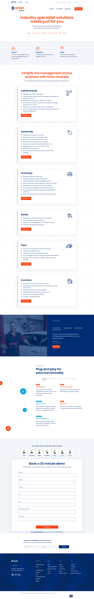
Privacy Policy (54, 593)
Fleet (59, 33)
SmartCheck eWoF (40, 576)
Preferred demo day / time (23, 509)
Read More (56, 346)
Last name (20, 479)
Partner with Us (63, 573)
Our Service (62, 569)
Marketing (50, 378)
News (49, 564)
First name (20, 472)
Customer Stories (52, 566)
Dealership (43, 33)
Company (20, 487)
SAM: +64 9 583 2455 (17, 570)
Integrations (68, 9)
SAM (37, 574)
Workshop (50, 33)
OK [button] (71, 596)
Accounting (73, 378)
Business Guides (52, 569)
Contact (61, 566)
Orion (37, 566)
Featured (44, 378)
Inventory (64, 33)
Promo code (20, 516)
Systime (38, 572)
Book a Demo (26, 157)
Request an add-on (76, 573)
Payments (66, 378)
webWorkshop (36, 33)
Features (51, 9)
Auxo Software (14, 2)
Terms (72, 569)
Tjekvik (37, 581)
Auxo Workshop (40, 564)
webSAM (38, 579)
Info (72, 561)
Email (19, 494)
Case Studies (59, 9)
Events (49, 573)
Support (70, 2)
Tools (49, 571)
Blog (26, 2)
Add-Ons (58, 2)
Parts (55, 378)
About (64, 2)
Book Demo (78, 8)
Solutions (20, 2)
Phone (19, 501)
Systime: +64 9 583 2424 (18, 568)
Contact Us (76, 2)
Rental (55, 33)
